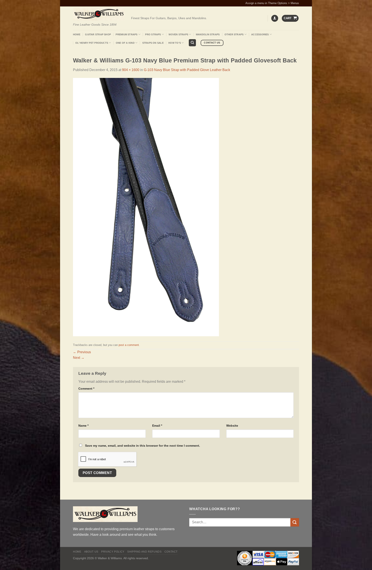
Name (83, 425)
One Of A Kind (125, 43)
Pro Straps (153, 34)
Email (157, 425)
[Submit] (294, 522)
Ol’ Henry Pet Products (91, 43)
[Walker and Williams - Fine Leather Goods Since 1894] (99, 14)
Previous (82, 352)
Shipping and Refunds (144, 551)
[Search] (192, 42)
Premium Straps (126, 34)
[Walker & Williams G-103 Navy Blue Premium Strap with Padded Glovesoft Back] (146, 207)
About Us (91, 551)
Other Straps (234, 34)
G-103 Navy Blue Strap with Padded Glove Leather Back (187, 70)
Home (76, 34)
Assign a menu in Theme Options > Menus (272, 3)
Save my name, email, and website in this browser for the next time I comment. (142, 445)
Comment (86, 388)
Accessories (260, 34)
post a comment (129, 345)
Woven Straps (178, 34)
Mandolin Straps (208, 34)
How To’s (174, 43)
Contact (171, 551)
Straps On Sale (153, 43)
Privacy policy (112, 551)
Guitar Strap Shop (98, 34)
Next (78, 357)
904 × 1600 (130, 70)
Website (232, 425)
